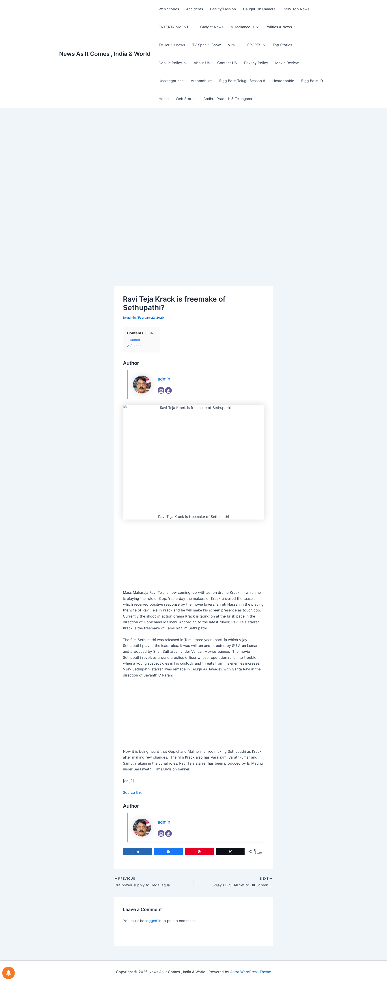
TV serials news (172, 45)
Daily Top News (296, 9)
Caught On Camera (259, 9)
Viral (232, 45)
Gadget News (211, 27)
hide (150, 333)
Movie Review (287, 63)
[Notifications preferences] (8, 973)
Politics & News (279, 27)
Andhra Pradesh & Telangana (227, 98)
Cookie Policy (170, 63)
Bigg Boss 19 (312, 80)
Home (164, 98)
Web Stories (169, 9)
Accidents (194, 9)
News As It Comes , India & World (104, 53)
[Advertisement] (193, 155)
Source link (132, 792)
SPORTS (254, 45)
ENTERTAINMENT (174, 27)
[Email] (161, 390)
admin (164, 379)
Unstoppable (283, 80)
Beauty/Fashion (223, 9)
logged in (153, 920)
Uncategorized (171, 80)
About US (202, 63)
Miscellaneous (242, 27)
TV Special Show (206, 45)
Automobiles (201, 80)
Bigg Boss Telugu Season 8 (242, 80)
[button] (191, 27)
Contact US (227, 63)
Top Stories (282, 45)
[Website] (168, 390)
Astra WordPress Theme (250, 972)
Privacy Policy (256, 63)
